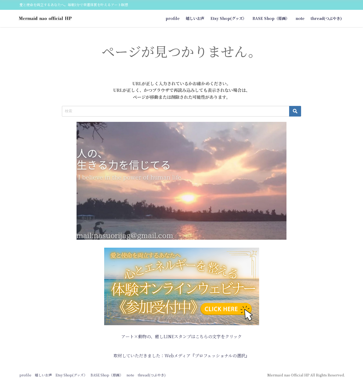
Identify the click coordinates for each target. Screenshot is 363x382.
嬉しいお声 (195, 18)
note (300, 18)
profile (173, 18)
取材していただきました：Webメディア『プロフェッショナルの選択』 (181, 356)
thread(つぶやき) (326, 18)
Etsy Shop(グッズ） (228, 18)
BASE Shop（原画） (270, 18)
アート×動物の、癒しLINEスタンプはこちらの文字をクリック (181, 336)
